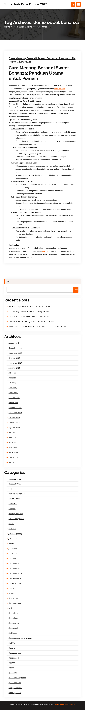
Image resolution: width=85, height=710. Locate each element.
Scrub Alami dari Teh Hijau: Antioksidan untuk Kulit (29, 317)
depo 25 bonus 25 (16, 514)
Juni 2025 (12, 378)
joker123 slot (14, 539)
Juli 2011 (12, 462)
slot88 (11, 668)
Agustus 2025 (14, 368)
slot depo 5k (14, 623)
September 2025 (15, 363)
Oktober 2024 (14, 418)
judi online (13, 548)
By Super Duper (34, 28)
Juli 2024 (12, 433)
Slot (10, 608)
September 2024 (15, 423)
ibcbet (11, 524)
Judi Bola (12, 544)
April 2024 (13, 447)
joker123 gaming (15, 534)
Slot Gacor (13, 633)
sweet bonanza (59, 89)
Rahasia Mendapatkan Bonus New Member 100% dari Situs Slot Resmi (37, 326)
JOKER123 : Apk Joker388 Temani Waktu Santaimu (29, 307)
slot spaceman (15, 653)
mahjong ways (14, 568)
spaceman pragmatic (17, 678)
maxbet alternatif (16, 578)
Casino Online (14, 499)
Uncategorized (49, 28)
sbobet (11, 593)
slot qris (12, 648)
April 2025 (13, 388)
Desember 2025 (15, 348)
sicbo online (13, 598)
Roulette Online (15, 583)
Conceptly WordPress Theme (64, 704)
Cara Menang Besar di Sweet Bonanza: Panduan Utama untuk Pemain (42, 60)
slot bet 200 (13, 618)
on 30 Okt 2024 (19, 28)
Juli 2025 (12, 373)
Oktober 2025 (14, 358)
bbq (10, 489)
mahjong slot (14, 563)
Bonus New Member (17, 494)
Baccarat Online (15, 484)
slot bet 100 (13, 613)
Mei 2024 (12, 442)
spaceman (13, 673)
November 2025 (15, 353)
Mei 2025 (12, 383)
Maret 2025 (13, 393)
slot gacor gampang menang (20, 638)
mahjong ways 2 (15, 573)
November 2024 (15, 413)
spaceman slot (15, 683)
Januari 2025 (14, 403)
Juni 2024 (12, 437)
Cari (8, 281)
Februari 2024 (14, 457)
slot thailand (14, 658)
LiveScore (13, 553)
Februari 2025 (14, 398)
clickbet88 (13, 504)
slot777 (12, 663)
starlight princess (15, 688)
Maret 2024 (13, 452)
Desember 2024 (15, 408)
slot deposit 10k (15, 628)
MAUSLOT (46, 251)
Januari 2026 (14, 343)
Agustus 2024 (14, 428)
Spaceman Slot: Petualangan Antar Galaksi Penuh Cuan (31, 321)
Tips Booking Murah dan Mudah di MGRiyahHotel (29, 312)
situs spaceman (15, 603)
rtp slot (11, 588)
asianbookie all (15, 479)
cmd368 (12, 509)
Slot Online (13, 643)
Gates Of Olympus (16, 519)
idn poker (12, 529)
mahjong (12, 558)
